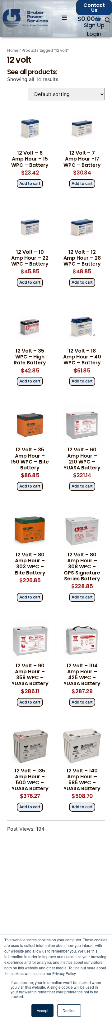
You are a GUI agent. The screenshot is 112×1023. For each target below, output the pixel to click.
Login (94, 34)
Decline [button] (69, 1010)
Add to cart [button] (29, 183)
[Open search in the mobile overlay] (108, 20)
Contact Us (94, 8)
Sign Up (94, 25)
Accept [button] (42, 1010)
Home (12, 50)
